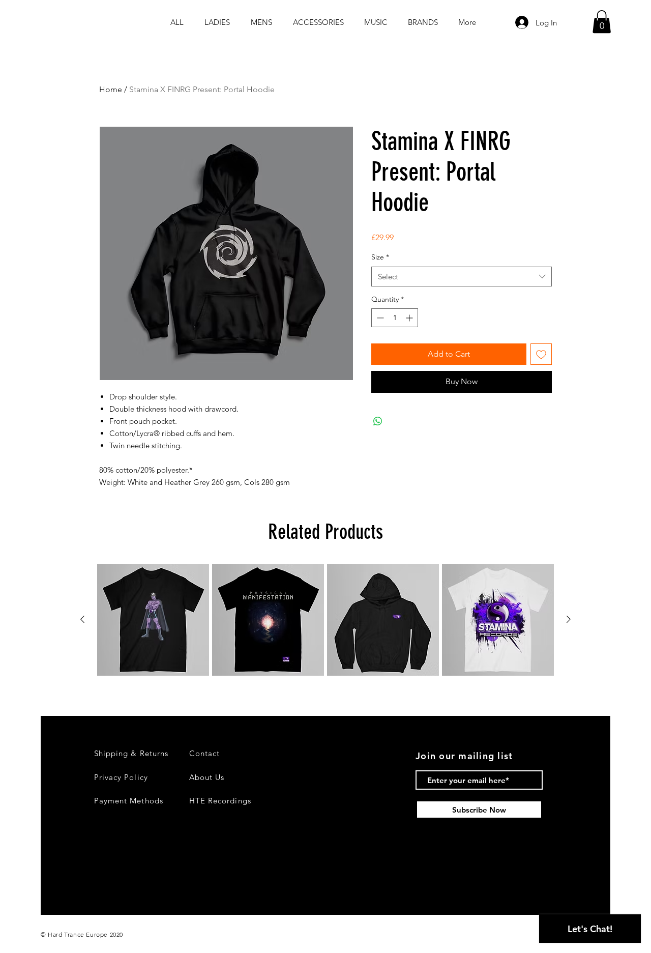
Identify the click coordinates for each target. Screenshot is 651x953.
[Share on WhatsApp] (378, 421)
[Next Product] (569, 619)
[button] (601, 21)
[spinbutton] (395, 318)
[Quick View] (153, 620)
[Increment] (410, 318)
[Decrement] (379, 318)
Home (110, 89)
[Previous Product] (82, 619)
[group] (325, 619)
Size (380, 257)
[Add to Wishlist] (541, 354)
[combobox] (461, 276)
